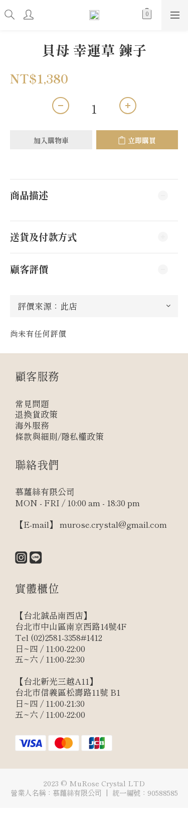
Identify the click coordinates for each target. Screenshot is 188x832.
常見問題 (32, 404)
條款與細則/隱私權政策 (59, 436)
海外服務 (32, 425)
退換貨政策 (36, 414)
